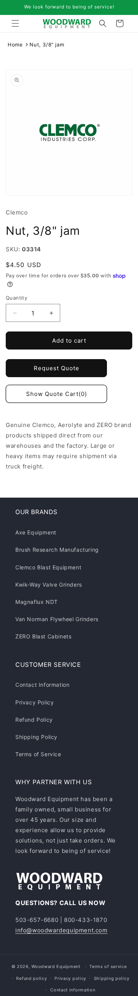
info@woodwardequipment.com (61, 930)
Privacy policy (70, 978)
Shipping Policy (36, 737)
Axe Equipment (35, 532)
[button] (15, 23)
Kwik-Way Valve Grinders (48, 584)
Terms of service (108, 966)
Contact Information (42, 684)
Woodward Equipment (55, 966)
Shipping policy (112, 978)
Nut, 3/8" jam (47, 44)
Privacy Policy (34, 702)
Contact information (72, 990)
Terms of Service (38, 754)
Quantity (16, 298)
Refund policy (31, 978)
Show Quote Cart (56, 393)
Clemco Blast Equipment (48, 567)
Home (15, 44)
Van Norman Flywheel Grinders (57, 619)
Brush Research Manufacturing (57, 549)
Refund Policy (34, 719)
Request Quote (56, 368)
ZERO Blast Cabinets (43, 636)
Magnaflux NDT (36, 602)
